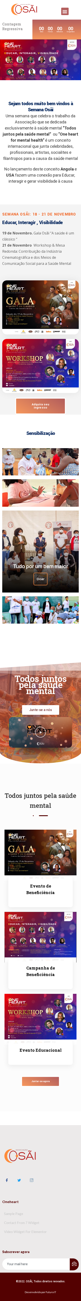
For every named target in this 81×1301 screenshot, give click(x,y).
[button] (65, 11)
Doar (40, 579)
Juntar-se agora (41, 1081)
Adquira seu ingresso (40, 406)
